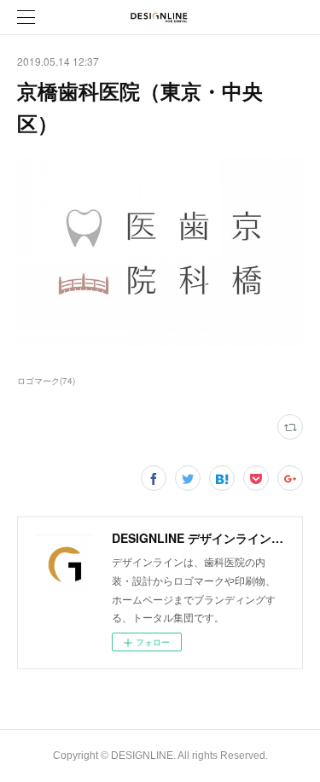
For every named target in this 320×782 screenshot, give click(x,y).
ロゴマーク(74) (46, 381)
